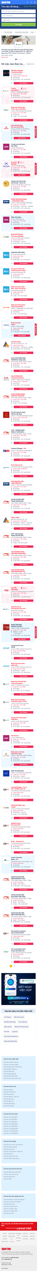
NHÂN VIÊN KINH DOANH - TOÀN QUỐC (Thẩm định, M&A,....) (19, 200)
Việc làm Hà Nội (8, 1089)
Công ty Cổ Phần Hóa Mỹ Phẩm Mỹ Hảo (20, 129)
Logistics (15, 1031)
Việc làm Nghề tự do (9, 1176)
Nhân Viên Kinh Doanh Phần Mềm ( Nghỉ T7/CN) (18, 700)
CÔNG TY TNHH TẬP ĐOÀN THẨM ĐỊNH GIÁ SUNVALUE (21, 203)
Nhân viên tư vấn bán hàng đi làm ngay (17, 752)
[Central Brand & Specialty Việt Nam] (6, 789)
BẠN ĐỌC (32, 1236)
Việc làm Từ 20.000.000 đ (11, 1128)
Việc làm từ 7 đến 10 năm (11, 1211)
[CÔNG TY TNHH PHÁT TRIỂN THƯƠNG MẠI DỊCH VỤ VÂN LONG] (6, 754)
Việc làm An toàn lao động (11, 1064)
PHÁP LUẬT (5, 1241)
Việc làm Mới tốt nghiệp (10, 1147)
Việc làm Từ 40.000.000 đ (11, 1133)
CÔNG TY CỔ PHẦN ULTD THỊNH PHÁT (21, 773)
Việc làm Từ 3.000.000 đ (10, 1117)
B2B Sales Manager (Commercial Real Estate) (17, 71)
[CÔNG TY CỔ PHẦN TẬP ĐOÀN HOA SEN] (6, 414)
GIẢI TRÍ (18, 1240)
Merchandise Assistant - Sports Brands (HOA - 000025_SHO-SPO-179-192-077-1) (19, 932)
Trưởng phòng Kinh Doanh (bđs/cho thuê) (14, 89)
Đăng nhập (32, 6)
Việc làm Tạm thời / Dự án (11, 1174)
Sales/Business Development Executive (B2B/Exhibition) (18, 607)
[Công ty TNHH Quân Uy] (6, 146)
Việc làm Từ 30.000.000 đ (11, 1131)
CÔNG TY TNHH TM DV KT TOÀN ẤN (20, 379)
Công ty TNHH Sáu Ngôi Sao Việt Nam (21, 111)
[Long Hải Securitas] (6, 73)
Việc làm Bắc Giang (9, 1103)
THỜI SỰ (5, 1236)
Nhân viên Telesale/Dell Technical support (18, 682)
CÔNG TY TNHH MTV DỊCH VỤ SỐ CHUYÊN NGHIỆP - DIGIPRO (20, 685)
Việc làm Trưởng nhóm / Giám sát (13, 1151)
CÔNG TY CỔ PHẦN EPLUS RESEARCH (21, 450)
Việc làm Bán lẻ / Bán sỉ (10, 1069)
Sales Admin (8, 1026)
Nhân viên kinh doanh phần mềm (18, 664)
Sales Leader (15, 517)
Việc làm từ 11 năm (9, 1213)
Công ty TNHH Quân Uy (17, 148)
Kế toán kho (15, 735)
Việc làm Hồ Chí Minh (10, 1092)
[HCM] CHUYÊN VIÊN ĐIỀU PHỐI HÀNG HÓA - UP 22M (18, 913)
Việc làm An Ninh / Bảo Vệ (11, 1062)
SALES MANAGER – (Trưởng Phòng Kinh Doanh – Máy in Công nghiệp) (17, 377)
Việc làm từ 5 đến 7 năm (10, 1208)
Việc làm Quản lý (8, 1154)
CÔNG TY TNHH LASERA (17, 326)
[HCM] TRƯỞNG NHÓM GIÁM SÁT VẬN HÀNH (18, 395)
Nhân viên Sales (16, 217)
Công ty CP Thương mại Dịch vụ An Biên (22, 591)
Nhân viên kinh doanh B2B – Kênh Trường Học (18, 287)
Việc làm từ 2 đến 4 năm (10, 1206)
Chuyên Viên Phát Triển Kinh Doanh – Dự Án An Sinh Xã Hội (18, 182)
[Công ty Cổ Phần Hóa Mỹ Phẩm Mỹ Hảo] (6, 127)
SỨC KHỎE (25, 1239)
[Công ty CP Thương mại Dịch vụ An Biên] (6, 590)
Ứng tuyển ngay (23, 83)
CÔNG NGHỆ (12, 1236)
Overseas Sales (16, 341)
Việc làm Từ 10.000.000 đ (11, 1124)
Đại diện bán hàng (10, 1022)
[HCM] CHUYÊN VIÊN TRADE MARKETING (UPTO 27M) (17, 500)
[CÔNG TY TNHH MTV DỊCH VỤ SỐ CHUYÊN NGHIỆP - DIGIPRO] (6, 684)
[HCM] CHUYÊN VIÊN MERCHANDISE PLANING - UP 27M (19, 877)
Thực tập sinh (22, 1022)
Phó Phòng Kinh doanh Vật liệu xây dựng (18, 413)
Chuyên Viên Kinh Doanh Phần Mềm (18, 718)
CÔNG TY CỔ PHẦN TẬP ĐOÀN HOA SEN (22, 416)
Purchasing (7, 1017)
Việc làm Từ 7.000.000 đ (10, 1122)
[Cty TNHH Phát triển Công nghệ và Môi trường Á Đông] (6, 467)
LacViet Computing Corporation (20, 703)
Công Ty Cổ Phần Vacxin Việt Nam (20, 238)
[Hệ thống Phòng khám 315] (6, 255)
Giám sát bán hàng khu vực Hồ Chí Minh (17, 126)
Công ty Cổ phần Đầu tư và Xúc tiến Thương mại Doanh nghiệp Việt (21, 185)
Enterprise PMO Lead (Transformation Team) (18, 269)
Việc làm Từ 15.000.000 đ (11, 1126)
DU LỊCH (12, 1241)
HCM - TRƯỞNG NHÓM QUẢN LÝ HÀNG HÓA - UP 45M (19, 431)
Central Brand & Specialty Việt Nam (21, 790)
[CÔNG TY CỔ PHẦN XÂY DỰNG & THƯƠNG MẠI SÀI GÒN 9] (6, 91)
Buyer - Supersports (17, 841)
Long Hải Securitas (16, 74)
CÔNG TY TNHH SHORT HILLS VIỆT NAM (22, 308)
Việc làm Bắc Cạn (9, 1101)
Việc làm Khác (8, 1179)
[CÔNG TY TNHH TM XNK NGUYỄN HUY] (6, 627)
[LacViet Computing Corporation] (6, 702)
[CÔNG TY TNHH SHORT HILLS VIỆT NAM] (6, 307)
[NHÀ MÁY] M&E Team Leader (18, 806)
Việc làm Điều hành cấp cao (11, 1158)
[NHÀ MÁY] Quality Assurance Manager (17, 235)
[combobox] (18, 11)
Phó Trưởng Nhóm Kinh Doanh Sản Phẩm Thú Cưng (18, 949)
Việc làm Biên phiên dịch (11, 1076)
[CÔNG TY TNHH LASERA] (6, 325)
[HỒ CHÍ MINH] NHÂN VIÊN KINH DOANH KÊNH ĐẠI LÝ (18, 552)
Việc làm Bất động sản (10, 1074)
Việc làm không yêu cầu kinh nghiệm (14, 1199)
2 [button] (14, 966)
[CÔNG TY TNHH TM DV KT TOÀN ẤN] (6, 378)
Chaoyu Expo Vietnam (17, 610)
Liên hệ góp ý (4, 1268)
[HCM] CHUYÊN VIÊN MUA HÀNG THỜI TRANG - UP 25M (19, 895)
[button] (31, 2)
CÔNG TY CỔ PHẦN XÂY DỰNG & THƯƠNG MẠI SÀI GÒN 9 (19, 92)
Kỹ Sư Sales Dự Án (16, 465)
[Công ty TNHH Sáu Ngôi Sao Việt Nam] (6, 109)
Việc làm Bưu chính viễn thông (12, 1078)
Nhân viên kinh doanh (21, 1026)
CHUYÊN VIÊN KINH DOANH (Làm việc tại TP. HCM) (15, 588)
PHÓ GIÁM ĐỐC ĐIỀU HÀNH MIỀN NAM (17, 482)
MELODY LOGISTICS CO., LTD (19, 343)
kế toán (6, 1031)
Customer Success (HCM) (17, 646)
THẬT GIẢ (32, 1239)
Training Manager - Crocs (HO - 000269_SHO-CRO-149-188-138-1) (19, 788)
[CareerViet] (23, 1228)
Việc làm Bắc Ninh (9, 1106)
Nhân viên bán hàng (10, 1041)
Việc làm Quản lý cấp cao (11, 1156)
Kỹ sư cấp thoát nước (11, 1036)
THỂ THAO (25, 1233)
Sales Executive (19, 1017)
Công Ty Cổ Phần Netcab (18, 166)
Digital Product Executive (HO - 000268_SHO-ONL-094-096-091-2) (18, 824)
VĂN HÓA (18, 1238)
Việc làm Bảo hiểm (9, 1071)
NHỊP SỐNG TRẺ (18, 1234)
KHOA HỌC (25, 1236)
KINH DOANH (11, 1233)
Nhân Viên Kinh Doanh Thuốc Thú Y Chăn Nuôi (18, 108)
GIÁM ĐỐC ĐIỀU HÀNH (18, 252)
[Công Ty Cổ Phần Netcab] (6, 164)
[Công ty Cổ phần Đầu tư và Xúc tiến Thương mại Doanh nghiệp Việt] (6, 183)
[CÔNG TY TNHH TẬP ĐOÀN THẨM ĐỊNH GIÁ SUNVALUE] (6, 201)
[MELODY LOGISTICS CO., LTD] (6, 344)
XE (11, 1239)
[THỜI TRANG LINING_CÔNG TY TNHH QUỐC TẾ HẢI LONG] (6, 360)
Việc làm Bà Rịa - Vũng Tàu (11, 1096)
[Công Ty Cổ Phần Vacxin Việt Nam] (6, 236)
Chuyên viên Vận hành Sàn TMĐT (18, 145)
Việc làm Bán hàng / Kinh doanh (13, 1067)
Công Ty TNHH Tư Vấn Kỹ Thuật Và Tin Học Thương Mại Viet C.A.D (21, 649)
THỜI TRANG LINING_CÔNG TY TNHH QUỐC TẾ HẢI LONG (21, 362)
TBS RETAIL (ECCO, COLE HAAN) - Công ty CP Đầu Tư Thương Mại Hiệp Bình (22, 862)
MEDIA (4, 1233)
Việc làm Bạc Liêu (9, 1099)
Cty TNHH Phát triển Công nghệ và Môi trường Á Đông (21, 467)
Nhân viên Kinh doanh (16, 323)
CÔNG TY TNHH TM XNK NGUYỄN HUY (20, 628)
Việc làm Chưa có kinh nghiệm (12, 1202)
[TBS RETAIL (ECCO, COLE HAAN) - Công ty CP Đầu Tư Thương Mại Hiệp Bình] (6, 860)
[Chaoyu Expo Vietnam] (6, 609)
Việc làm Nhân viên (9, 1149)
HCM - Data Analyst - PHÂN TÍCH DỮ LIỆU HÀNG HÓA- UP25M (17, 534)
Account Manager (14, 163)
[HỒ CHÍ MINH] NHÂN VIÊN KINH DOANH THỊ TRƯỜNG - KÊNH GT (18, 570)
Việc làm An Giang (9, 1094)
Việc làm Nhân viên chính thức (12, 1172)
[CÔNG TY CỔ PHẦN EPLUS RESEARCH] (6, 450)
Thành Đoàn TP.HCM (6, 1264)
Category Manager (18, 448)
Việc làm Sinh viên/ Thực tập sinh (13, 1144)
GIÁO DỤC (32, 1233)
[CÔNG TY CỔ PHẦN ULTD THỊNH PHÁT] (6, 773)
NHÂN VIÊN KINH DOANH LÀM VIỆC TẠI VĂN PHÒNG (16, 625)
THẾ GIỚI (5, 1239)
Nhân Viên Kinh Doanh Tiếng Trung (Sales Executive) (18, 305)
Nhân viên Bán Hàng (17, 771)
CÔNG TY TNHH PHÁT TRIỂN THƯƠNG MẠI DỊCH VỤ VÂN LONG (21, 755)
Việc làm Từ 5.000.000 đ (10, 1119)
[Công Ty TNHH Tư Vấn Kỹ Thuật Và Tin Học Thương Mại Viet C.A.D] (6, 648)
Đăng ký (26, 6)
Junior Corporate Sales (16, 858)
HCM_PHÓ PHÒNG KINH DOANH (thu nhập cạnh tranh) (18, 359)
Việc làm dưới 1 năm (9, 1204)
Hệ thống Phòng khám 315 (18, 254)
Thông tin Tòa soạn (6, 1263)
